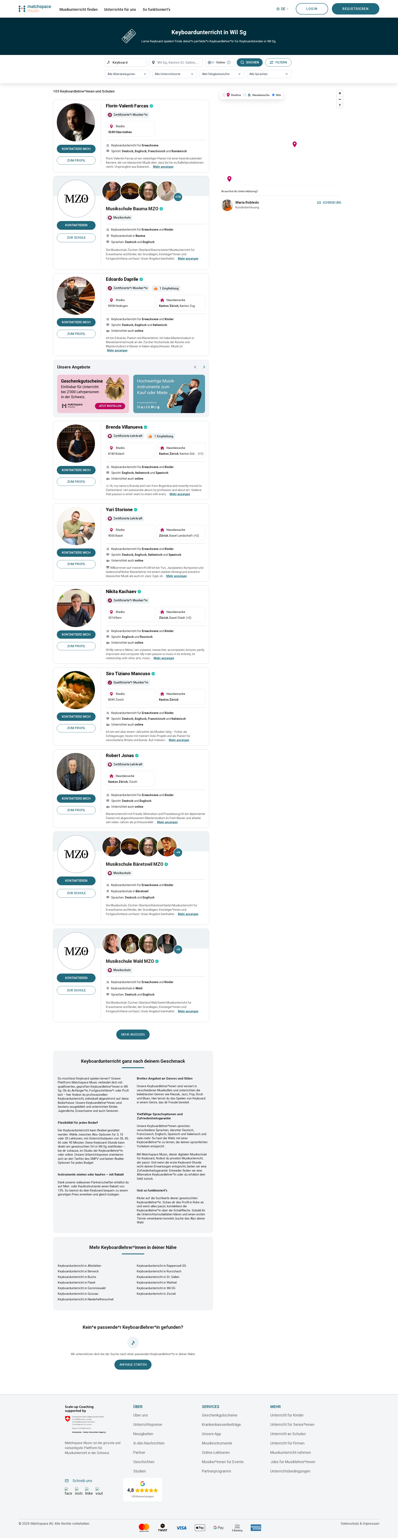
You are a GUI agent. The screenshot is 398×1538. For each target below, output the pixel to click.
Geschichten (143, 1461)
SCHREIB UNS (332, 202)
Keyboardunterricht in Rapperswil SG (161, 1266)
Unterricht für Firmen (287, 1443)
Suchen (252, 62)
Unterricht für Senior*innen (292, 1424)
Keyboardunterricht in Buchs (77, 1277)
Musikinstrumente (217, 1443)
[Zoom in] (340, 93)
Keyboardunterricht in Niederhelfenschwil (85, 1299)
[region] (281, 137)
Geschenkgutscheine (219, 1415)
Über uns (140, 1415)
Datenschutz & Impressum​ (360, 1524)
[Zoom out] (340, 99)
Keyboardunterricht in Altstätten (79, 1266)
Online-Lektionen (216, 1452)
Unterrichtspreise (147, 1424)
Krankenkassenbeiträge (221, 1424)
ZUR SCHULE (76, 238)
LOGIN (311, 9)
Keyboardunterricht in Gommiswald (82, 1288)
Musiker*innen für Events (223, 1461)
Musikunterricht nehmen (290, 1452)
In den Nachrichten (149, 1443)
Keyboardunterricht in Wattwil (157, 1282)
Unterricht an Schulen (288, 1433)
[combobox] (126, 62)
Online (220, 62)
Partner (139, 1452)
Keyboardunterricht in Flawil (76, 1282)
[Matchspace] (35, 8)
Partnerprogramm (216, 1471)
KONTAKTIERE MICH (76, 149)
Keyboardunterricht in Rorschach (159, 1271)
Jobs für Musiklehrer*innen (292, 1461)
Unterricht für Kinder (287, 1415)
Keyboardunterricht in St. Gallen (158, 1277)
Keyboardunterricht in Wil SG (156, 1288)
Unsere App (211, 1433)
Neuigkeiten (143, 1433)
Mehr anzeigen (133, 1034)
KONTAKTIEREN (76, 225)
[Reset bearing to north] (340, 105)
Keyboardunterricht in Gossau (78, 1294)
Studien (139, 1471)
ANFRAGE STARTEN (133, 1365)
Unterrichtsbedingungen (290, 1471)
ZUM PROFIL (76, 160)
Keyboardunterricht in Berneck (78, 1271)
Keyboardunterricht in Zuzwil (156, 1294)
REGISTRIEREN (355, 9)
